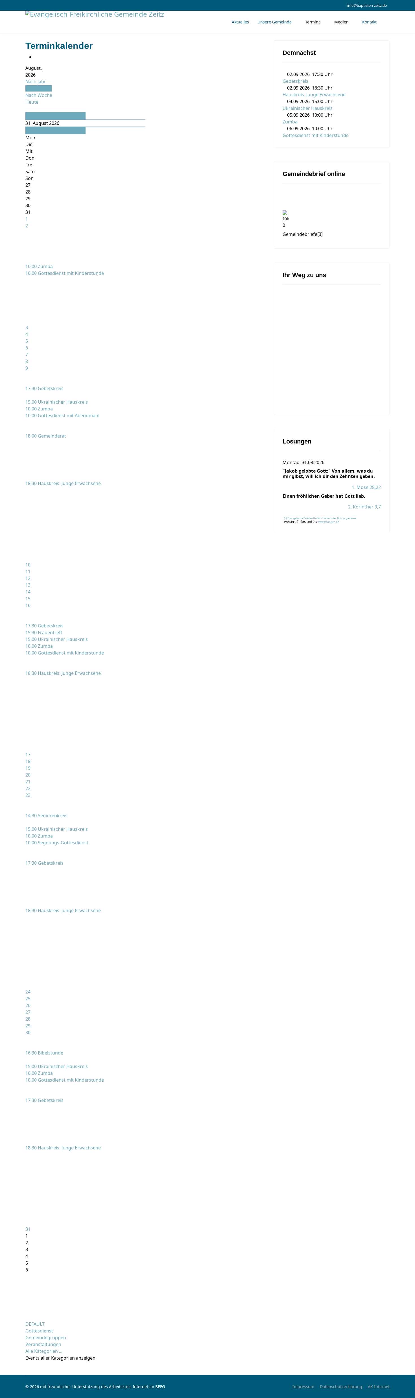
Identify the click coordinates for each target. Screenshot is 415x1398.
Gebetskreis (295, 81)
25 (27, 998)
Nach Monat (38, 88)
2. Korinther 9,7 (364, 507)
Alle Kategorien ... (43, 1351)
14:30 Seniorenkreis (46, 815)
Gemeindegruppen (45, 1337)
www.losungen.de (328, 522)
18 (27, 761)
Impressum (303, 1386)
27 (27, 1012)
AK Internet (379, 1386)
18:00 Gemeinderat (45, 436)
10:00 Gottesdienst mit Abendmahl (62, 415)
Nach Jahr (35, 82)
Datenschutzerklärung (341, 1386)
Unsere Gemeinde (274, 22)
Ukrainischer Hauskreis (308, 108)
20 (27, 775)
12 (27, 578)
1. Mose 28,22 (366, 487)
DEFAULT (35, 1324)
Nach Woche (38, 95)
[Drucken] (36, 57)
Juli (29, 116)
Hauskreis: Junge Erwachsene (314, 95)
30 (27, 1032)
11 (27, 571)
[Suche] (27, 109)
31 (27, 1229)
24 (27, 992)
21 (27, 782)
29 (27, 1026)
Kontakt (369, 22)
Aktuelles (240, 22)
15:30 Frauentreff (43, 632)
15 (27, 598)
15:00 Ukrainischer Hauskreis (56, 402)
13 (27, 585)
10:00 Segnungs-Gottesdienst (56, 843)
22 (27, 788)
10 (27, 565)
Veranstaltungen (43, 1344)
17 (27, 754)
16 (27, 605)
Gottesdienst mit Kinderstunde (316, 135)
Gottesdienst (39, 1331)
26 (27, 1005)
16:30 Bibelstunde (44, 1053)
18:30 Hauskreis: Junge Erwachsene (63, 483)
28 (27, 1019)
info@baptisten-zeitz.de (367, 5)
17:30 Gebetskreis (44, 388)
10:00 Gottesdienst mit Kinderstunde (64, 273)
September (37, 130)
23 (27, 795)
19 (27, 768)
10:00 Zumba (39, 266)
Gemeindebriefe (303, 234)
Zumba (290, 122)
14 (27, 592)
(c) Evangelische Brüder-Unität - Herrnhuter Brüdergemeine (320, 518)
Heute (31, 102)
